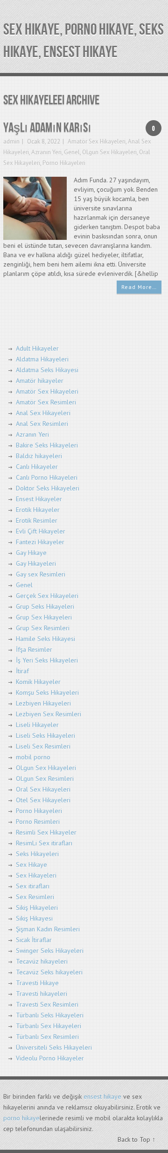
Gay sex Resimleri (40, 574)
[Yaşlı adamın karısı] (34, 207)
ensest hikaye (102, 1096)
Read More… (139, 286)
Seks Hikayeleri (37, 854)
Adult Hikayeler (37, 348)
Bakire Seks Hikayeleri (47, 445)
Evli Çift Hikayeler (40, 531)
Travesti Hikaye (37, 983)
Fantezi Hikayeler (40, 542)
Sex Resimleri (35, 897)
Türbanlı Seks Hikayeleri (50, 1015)
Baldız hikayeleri (39, 456)
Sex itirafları (32, 886)
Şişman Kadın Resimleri (48, 929)
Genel (72, 152)
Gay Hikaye (31, 552)
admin (11, 141)
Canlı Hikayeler (37, 466)
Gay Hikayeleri (36, 563)
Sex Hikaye (31, 864)
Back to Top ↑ (136, 1139)
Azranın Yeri (46, 152)
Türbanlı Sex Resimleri (47, 1036)
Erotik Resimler (36, 520)
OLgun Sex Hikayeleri (109, 152)
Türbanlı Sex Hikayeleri (48, 1026)
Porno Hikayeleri (63, 163)
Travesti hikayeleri (41, 993)
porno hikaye (21, 1118)
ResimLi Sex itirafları (44, 843)
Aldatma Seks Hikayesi (47, 370)
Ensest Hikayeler (39, 499)
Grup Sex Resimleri (43, 628)
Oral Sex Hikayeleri (43, 789)
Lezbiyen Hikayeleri (43, 703)
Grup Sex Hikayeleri (44, 617)
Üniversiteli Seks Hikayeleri (54, 1047)
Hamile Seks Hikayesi (45, 638)
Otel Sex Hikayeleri (43, 800)
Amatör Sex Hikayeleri (97, 141)
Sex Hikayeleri (36, 875)
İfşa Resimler (34, 649)
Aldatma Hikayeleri (42, 359)
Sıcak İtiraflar (34, 940)
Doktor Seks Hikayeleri (47, 488)
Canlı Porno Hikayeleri (46, 477)
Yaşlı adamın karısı (47, 128)
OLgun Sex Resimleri (45, 778)
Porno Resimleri (38, 821)
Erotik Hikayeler (38, 509)
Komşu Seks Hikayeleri (47, 692)
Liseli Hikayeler (37, 725)
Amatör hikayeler (39, 380)
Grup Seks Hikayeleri (45, 606)
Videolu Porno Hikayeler (50, 1058)
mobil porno (33, 757)
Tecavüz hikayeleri (42, 961)
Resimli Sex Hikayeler (46, 832)
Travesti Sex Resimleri (47, 1004)
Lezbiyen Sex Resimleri (48, 714)
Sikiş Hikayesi (34, 918)
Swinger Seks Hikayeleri (50, 950)
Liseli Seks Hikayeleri (45, 735)
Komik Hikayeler (38, 681)
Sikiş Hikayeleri (37, 907)
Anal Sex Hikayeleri (43, 413)
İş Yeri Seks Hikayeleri (47, 660)
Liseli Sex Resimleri (43, 746)
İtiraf (22, 671)
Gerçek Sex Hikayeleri (47, 595)
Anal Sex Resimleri (42, 423)
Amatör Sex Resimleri (46, 402)
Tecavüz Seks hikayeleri (49, 972)
